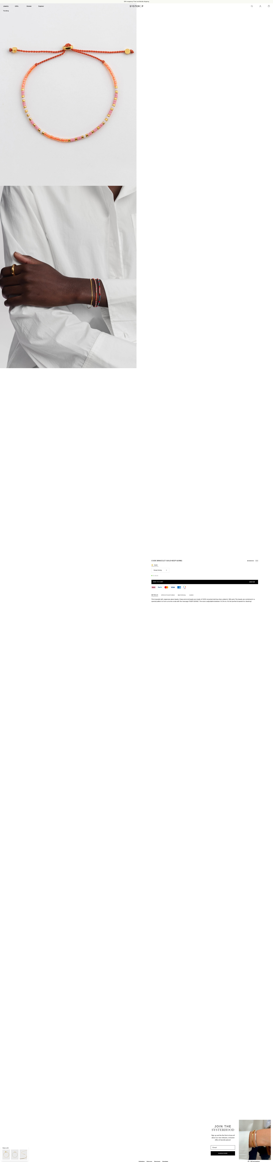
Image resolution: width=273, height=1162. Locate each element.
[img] (247, 561)
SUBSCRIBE (223, 1153)
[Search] (251, 6)
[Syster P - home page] (136, 6)
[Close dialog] (268, 1122)
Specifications (168, 595)
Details (154, 595)
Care (191, 595)
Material (182, 595)
